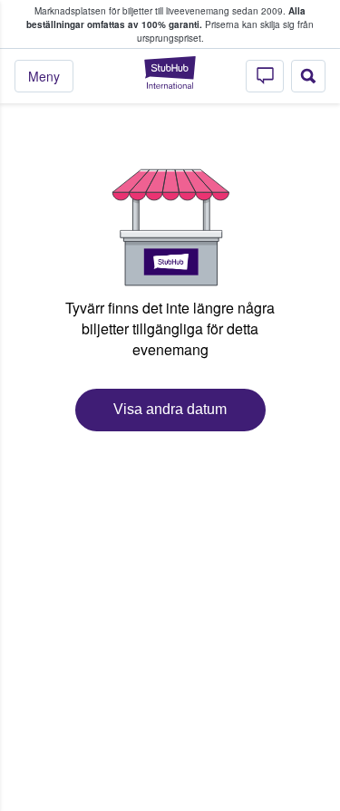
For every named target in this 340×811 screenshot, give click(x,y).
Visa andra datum (170, 409)
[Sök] (308, 76)
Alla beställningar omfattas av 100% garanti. (166, 18)
